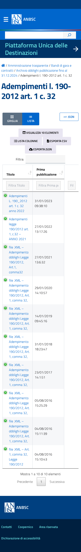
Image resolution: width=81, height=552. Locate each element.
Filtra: (20, 159)
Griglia (12, 121)
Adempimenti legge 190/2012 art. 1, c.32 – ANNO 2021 (19, 229)
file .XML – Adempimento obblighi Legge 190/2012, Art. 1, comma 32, (19, 290)
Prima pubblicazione (46, 172)
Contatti (6, 526)
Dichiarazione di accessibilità (20, 538)
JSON (70, 116)
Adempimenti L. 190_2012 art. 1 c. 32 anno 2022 (18, 203)
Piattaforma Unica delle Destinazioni (36, 48)
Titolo (10, 174)
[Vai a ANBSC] (3, 65)
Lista (30, 121)
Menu (6, 20)
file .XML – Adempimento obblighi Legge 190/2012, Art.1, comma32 (19, 260)
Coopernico (25, 526)
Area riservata (48, 526)
